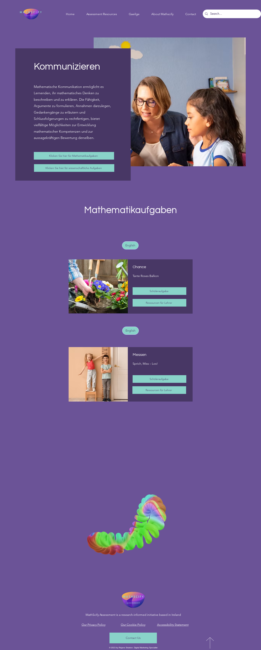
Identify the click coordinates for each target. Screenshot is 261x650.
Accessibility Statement (173, 624)
